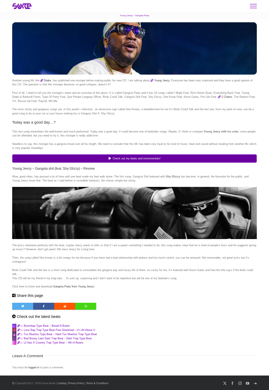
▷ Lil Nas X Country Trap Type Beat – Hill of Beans (51, 342)
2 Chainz (227, 96)
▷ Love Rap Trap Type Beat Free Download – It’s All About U (57, 330)
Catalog (61, 383)
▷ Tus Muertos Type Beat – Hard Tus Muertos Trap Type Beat (58, 334)
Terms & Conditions (97, 383)
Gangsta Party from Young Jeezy (73, 286)
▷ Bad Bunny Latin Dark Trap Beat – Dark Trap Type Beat (56, 338)
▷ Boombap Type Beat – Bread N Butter (45, 325)
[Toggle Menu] (253, 6)
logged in (33, 367)
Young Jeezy (162, 80)
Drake (47, 80)
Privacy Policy (76, 383)
